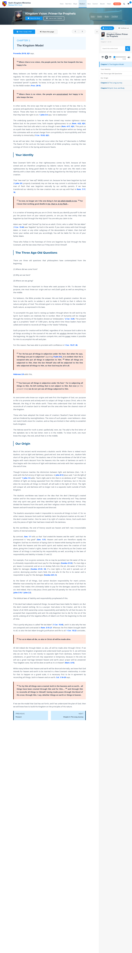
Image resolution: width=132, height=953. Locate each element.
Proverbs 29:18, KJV (21, 53)
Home (61, 4)
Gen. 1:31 (41, 539)
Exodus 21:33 (36, 569)
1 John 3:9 (18, 183)
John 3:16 (18, 592)
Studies (82, 4)
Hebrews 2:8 (18, 374)
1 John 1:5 (26, 478)
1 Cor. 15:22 (71, 630)
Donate (117, 4)
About (102, 4)
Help (108, 4)
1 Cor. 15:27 (69, 345)
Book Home (108, 28)
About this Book (35, 18)
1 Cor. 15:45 (19, 227)
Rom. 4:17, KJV (68, 126)
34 (45, 569)
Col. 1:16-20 (61, 677)
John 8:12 (59, 475)
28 (76, 345)
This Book (114, 16)
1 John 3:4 (43, 115)
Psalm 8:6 (57, 357)
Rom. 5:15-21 (46, 627)
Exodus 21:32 (66, 563)
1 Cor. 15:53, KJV (42, 135)
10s (102, 58)
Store (89, 4)
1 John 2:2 (26, 592)
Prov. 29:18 (35, 85)
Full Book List (124, 28)
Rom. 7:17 (81, 189)
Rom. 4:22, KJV (78, 123)
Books (107, 16)
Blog (74, 4)
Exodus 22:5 (49, 575)
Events (95, 4)
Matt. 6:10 (69, 663)
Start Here (68, 4)
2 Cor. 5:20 (69, 319)
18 (14, 192)
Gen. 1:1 (27, 536)
